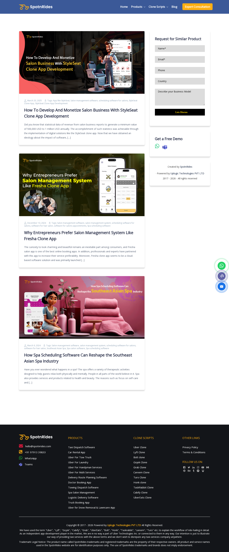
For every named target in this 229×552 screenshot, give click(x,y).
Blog (174, 7)
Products (136, 7)
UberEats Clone (142, 497)
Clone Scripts (157, 7)
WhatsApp (30, 458)
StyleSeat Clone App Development (51, 103)
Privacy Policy (190, 447)
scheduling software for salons (113, 100)
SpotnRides (186, 166)
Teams (28, 464)
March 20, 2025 (34, 100)
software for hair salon (42, 225)
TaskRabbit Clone (143, 487)
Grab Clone (139, 467)
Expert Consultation (197, 7)
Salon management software (84, 100)
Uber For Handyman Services (85, 467)
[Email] (222, 286)
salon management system (98, 223)
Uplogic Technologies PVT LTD (187, 173)
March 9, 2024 (34, 345)
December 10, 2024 (36, 223)
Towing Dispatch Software (83, 487)
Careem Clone (141, 472)
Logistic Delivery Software (83, 497)
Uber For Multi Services (81, 472)
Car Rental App (76, 452)
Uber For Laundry (78, 462)
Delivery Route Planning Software (87, 477)
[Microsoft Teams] (222, 276)
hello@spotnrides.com (38, 446)
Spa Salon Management (81, 492)
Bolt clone (139, 457)
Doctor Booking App (79, 482)
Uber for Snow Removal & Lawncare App (91, 507)
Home (124, 7)
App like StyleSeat (61, 100)
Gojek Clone (140, 462)
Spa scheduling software (98, 225)
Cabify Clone (140, 492)
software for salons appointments (70, 225)
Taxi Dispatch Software (81, 447)
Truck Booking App (79, 502)
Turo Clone (139, 477)
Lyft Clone (139, 452)
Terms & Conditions (193, 452)
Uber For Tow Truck (79, 457)
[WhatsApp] (222, 266)
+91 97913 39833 (35, 452)
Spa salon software (76, 348)
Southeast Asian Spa (56, 348)
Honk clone (139, 482)
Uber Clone (139, 447)
